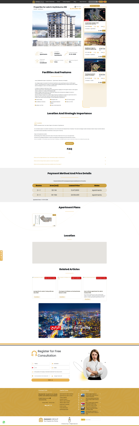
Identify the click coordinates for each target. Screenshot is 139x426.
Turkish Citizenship (50, 1)
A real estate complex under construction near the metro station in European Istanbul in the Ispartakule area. (92, 23)
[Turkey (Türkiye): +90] (33, 367)
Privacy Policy (45, 402)
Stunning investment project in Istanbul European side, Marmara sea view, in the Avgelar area (91, 75)
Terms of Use (51, 402)
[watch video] (69, 320)
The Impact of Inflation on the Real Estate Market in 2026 (69, 292)
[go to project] (103, 30)
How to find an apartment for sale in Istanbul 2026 (93, 292)
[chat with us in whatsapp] (3, 422)
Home (58, 1)
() (81, 185)
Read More (69, 143)
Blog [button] (75, 1)
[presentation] (79, 24)
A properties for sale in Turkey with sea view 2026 (43, 292)
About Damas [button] (83, 1)
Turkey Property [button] (66, 1)
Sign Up (83, 419)
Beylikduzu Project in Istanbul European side (90, 49)
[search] (96, 2)
